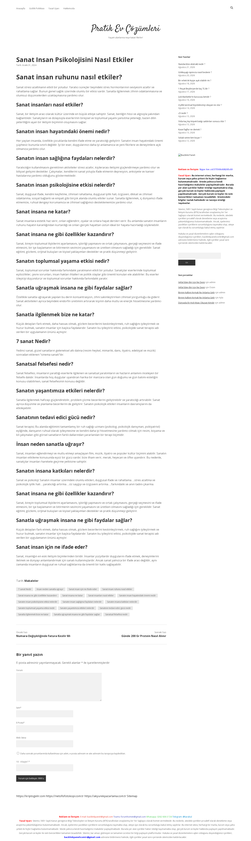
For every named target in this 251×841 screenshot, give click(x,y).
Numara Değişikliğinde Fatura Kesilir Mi (43, 636)
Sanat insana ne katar (72, 595)
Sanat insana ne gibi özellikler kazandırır (37, 595)
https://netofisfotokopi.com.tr (65, 796)
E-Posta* (20, 722)
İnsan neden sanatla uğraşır (50, 589)
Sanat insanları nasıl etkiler (101, 595)
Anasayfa (20, 8)
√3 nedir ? (183, 113)
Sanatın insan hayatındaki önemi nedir (137, 595)
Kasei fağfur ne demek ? (189, 129)
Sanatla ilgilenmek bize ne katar (33, 614)
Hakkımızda (69, 8)
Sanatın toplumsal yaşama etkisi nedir (36, 608)
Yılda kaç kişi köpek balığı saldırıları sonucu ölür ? (202, 121)
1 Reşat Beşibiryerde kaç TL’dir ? (193, 88)
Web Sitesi (21, 737)
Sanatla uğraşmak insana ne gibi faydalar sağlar (77, 614)
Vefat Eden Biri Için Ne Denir (191, 282)
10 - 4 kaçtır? (23, 761)
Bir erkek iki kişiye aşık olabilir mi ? (194, 80)
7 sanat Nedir (24, 589)
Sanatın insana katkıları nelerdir (122, 601)
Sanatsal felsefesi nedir (116, 614)
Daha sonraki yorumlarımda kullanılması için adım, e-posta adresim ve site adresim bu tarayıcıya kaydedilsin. (73, 753)
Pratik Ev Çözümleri (125, 29)
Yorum (19, 670)
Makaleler (31, 581)
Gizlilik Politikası (36, 8)
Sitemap (132, 796)
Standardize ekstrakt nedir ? (191, 64)
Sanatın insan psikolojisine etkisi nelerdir (37, 601)
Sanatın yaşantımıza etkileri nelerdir (77, 608)
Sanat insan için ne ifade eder (83, 589)
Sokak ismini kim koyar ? (189, 137)
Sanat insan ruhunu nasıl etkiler (117, 589)
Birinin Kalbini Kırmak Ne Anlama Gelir (196, 292)
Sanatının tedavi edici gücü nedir (115, 608)
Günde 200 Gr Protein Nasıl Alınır (143, 636)
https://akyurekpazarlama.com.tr (105, 796)
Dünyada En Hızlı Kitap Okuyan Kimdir (196, 302)
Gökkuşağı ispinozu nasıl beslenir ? (195, 72)
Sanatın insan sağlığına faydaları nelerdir (82, 601)
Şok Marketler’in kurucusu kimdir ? (194, 96)
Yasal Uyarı (53, 8)
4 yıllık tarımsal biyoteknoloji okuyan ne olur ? (200, 105)
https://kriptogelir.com (30, 796)
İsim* (18, 707)
